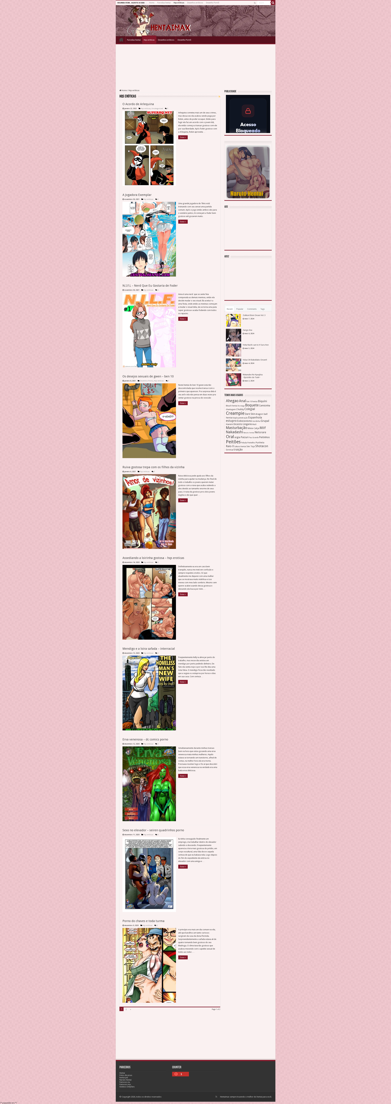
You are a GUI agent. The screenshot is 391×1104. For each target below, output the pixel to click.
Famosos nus (125, 1084)
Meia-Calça (253, 428)
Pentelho (251, 442)
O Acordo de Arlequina (138, 104)
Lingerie (247, 424)
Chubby (240, 409)
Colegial (249, 409)
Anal (242, 401)
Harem (229, 424)
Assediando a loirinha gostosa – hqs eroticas (153, 558)
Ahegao (232, 401)
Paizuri (244, 437)
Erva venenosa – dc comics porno (145, 739)
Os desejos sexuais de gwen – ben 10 (148, 376)
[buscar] (273, 2)
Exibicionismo (244, 421)
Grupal (265, 420)
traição (238, 449)
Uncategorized (157, 109)
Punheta (260, 442)
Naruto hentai (248, 433)
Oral (230, 436)
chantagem (231, 409)
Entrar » (183, 137)
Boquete (252, 405)
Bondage (241, 406)
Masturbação (236, 428)
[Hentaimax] (195, 20)
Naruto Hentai (125, 1080)
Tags (262, 309)
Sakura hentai (240, 446)
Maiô (254, 424)
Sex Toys (251, 446)
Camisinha (264, 405)
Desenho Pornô (212, 3)
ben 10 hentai (252, 401)
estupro (231, 421)
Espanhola (255, 417)
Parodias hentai (164, 3)
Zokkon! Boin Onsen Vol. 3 (254, 315)
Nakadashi (234, 432)
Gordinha (256, 421)
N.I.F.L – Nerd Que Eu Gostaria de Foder (150, 285)
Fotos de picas (125, 1075)
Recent (230, 309)
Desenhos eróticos (195, 3)
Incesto (238, 424)
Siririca (229, 449)
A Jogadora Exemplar (137, 195)
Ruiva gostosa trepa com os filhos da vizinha (153, 467)
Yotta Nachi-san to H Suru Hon (256, 345)
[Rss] (255, 3)
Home (151, 3)
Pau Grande (254, 437)
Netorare (260, 432)
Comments (252, 309)
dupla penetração (240, 418)
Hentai (122, 1073)
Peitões (233, 441)
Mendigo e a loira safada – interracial (148, 648)
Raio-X (230, 446)
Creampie (235, 413)
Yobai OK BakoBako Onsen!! (255, 360)
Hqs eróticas (179, 3)
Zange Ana (247, 330)
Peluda (244, 442)
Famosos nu (124, 1082)
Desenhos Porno (146, 381)
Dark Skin (250, 414)
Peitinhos (264, 437)
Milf (263, 428)
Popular (239, 309)
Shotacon (261, 446)
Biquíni (262, 401)
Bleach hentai (231, 406)
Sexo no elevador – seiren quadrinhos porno (153, 830)
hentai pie (123, 1077)
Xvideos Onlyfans (127, 1087)
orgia (237, 437)
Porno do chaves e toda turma (143, 921)
